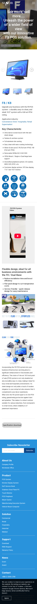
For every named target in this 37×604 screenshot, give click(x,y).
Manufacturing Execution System (13, 503)
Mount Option (7, 500)
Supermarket (7, 124)
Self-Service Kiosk (8, 486)
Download (5, 543)
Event (4, 562)
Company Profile (7, 464)
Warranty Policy (7, 550)
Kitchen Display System (10, 483)
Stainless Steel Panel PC (10, 490)
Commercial (6, 518)
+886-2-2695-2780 (8, 577)
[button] (32, 70)
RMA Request (7, 547)
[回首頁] (7, 3)
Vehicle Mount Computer (10, 507)
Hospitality (22, 122)
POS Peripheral (7, 496)
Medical (4, 532)
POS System (6, 479)
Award (4, 565)
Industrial (5, 528)
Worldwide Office (8, 468)
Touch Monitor (7, 493)
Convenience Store (9, 122)
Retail (29, 122)
